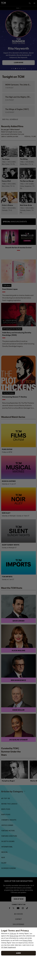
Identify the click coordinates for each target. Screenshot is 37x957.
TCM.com (12, 933)
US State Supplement (8, 947)
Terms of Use (13, 936)
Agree (18, 953)
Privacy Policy (27, 940)
